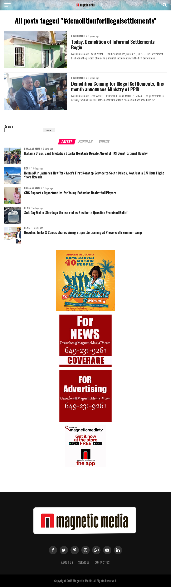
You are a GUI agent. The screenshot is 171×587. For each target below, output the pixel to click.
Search (8, 126)
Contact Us (102, 562)
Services (83, 562)
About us (67, 562)
